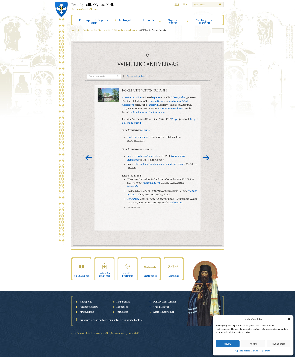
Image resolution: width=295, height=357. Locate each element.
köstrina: (145, 129)
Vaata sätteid (278, 343)
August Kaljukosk (151, 182)
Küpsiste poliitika (243, 350)
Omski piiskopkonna (137, 136)
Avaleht (75, 30)
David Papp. (133, 198)
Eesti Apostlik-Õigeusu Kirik (93, 21)
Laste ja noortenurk (163, 311)
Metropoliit (126, 20)
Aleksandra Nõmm (139, 112)
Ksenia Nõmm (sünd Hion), (171, 108)
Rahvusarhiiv (133, 186)
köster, (175, 97)
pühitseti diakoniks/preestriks (142, 155)
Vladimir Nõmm (157, 112)
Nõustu (227, 343)
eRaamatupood (161, 306)
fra (185, 4)
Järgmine (206, 157)
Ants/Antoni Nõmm (132, 97)
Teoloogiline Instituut (204, 21)
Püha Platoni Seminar (164, 301)
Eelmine (88, 157)
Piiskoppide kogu (89, 306)
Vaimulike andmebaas (124, 30)
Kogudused (122, 306)
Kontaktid (134, 333)
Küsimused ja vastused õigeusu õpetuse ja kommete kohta (109, 319)
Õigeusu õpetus (173, 21)
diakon (182, 97)
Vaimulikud (122, 311)
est (177, 4)
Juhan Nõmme (158, 101)
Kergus (175, 119)
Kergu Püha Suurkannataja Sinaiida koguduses (160, 163)
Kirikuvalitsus (87, 311)
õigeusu (156, 97)
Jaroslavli (153, 104)
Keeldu (253, 343)
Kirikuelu (149, 20)
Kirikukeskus (123, 301)
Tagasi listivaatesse (136, 76)
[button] (288, 319)
